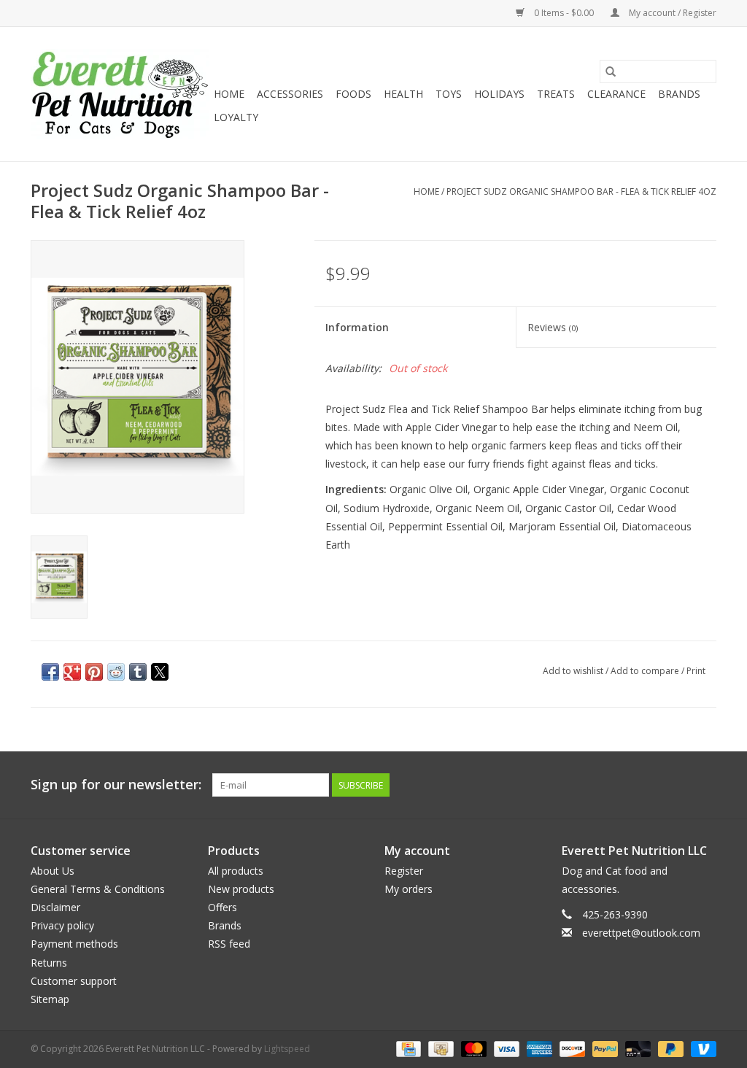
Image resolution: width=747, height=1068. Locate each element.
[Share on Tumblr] (138, 672)
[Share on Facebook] (50, 672)
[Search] (611, 71)
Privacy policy (62, 925)
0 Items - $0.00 (564, 13)
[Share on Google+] (72, 672)
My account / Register (671, 13)
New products (241, 889)
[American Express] (538, 1048)
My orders (408, 889)
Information (357, 327)
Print (695, 671)
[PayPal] (603, 1048)
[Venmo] (701, 1048)
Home (229, 94)
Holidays (499, 94)
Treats (556, 94)
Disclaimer (55, 907)
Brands (679, 94)
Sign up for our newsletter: (116, 784)
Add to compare (646, 671)
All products (235, 871)
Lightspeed (287, 1048)
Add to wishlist (574, 671)
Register (403, 871)
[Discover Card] (570, 1048)
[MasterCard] (472, 1048)
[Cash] (439, 1048)
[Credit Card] (407, 1048)
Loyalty (236, 117)
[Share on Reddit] (116, 672)
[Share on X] (160, 672)
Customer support (74, 981)
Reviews (552, 327)
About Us (52, 871)
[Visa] (505, 1048)
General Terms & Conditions (98, 889)
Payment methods (74, 944)
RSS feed (229, 944)
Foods (353, 94)
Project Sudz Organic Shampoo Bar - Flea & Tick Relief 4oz (581, 191)
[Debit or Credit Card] (636, 1048)
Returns (49, 963)
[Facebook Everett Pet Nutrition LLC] (678, 785)
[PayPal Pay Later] (669, 1048)
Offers (222, 907)
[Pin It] (94, 672)
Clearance (616, 94)
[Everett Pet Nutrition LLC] (120, 94)
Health (403, 94)
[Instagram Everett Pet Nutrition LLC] (704, 785)
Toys (449, 94)
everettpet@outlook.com (641, 933)
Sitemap (50, 999)
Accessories (290, 94)
